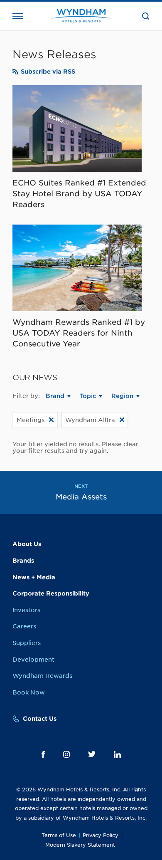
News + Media (33, 577)
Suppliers (26, 643)
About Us (26, 544)
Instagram (66, 754)
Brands (23, 560)
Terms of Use (59, 835)
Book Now (28, 692)
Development (33, 659)
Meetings (30, 420)
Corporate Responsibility (50, 593)
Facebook (43, 754)
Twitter (92, 754)
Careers (24, 626)
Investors (26, 610)
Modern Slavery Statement (80, 845)
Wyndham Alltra (90, 420)
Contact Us (39, 718)
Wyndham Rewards (42, 675)
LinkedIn (117, 754)
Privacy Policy (100, 835)
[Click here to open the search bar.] (146, 16)
